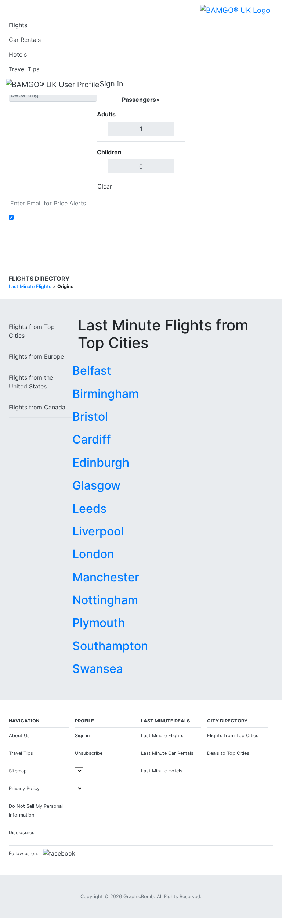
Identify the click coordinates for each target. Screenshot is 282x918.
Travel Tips (24, 69)
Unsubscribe (88, 753)
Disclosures (22, 832)
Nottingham (105, 600)
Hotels (18, 54)
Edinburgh (100, 462)
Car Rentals (25, 39)
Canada (37, 407)
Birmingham (105, 394)
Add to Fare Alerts (41, 217)
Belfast (91, 370)
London (93, 554)
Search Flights (229, 133)
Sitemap (18, 771)
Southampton (110, 646)
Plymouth (98, 623)
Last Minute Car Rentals (167, 753)
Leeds (89, 508)
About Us (19, 735)
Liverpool (98, 531)
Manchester (105, 577)
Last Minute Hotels (161, 771)
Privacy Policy (24, 788)
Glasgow (96, 485)
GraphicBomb (138, 896)
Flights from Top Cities (232, 735)
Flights (18, 25)
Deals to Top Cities (228, 753)
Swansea (97, 668)
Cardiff (91, 439)
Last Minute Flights (162, 735)
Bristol (90, 416)
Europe (36, 356)
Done (173, 186)
